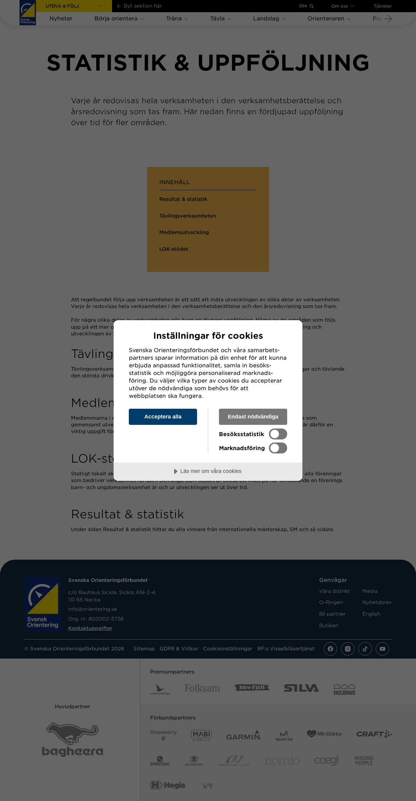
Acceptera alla (163, 417)
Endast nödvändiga (253, 417)
